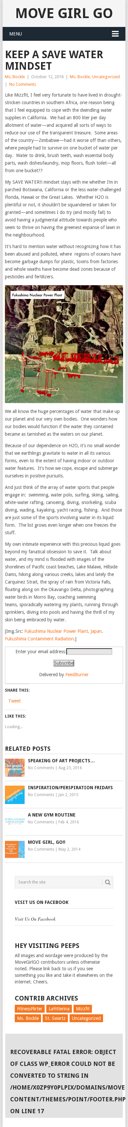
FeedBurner (77, 674)
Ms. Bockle (15, 76)
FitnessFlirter (29, 1008)
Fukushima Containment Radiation (39, 638)
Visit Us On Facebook (42, 902)
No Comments (22, 84)
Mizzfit (83, 1008)
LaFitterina (59, 1008)
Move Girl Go (64, 13)
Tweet (14, 700)
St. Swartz (55, 1018)
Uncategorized (106, 76)
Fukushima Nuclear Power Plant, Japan (63, 631)
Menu (15, 33)
